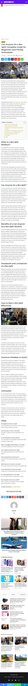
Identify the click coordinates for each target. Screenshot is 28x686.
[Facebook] (2, 497)
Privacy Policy (15, 676)
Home (3, 39)
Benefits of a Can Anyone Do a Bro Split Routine (14, 128)
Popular (4, 594)
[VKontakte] (18, 497)
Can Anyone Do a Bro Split (19, 102)
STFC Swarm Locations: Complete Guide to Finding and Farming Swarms (18, 620)
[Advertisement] (14, 21)
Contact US (21, 676)
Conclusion (7, 135)
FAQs (6, 136)
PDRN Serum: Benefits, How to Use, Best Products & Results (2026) (20, 569)
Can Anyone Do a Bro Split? (11, 126)
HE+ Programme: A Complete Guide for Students (20, 647)
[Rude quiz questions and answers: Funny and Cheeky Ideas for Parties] (5, 613)
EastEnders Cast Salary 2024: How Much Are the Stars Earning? (17, 607)
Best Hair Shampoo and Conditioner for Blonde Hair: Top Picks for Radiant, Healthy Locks (7, 569)
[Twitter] (5, 497)
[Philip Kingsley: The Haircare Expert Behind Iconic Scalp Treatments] (21, 578)
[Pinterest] (13, 497)
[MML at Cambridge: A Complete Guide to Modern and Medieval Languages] (21, 657)
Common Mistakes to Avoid (11, 133)
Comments (22, 594)
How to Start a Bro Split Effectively (13, 132)
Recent (13, 594)
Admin (4, 55)
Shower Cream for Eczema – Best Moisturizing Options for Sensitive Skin (7, 585)
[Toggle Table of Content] (23, 122)
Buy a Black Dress (15, 486)
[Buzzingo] (8, 2)
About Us (10, 676)
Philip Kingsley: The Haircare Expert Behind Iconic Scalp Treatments (21, 585)
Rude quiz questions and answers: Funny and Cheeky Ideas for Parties (17, 613)
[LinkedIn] (7, 497)
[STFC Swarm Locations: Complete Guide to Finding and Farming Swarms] (5, 620)
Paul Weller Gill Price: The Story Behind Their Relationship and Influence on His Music (18, 626)
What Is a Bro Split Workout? (11, 124)
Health (7, 39)
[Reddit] (15, 497)
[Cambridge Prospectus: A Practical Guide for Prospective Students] (7, 658)
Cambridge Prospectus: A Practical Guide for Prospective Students (7, 665)
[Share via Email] (20, 497)
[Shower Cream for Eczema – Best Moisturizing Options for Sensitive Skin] (7, 578)
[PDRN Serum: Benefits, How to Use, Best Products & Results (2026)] (21, 562)
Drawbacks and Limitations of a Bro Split (14, 130)
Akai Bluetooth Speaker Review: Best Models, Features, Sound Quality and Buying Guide (18, 600)
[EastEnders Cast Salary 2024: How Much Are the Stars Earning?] (5, 607)
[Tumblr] (10, 497)
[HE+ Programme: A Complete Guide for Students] (21, 641)
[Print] (23, 497)
